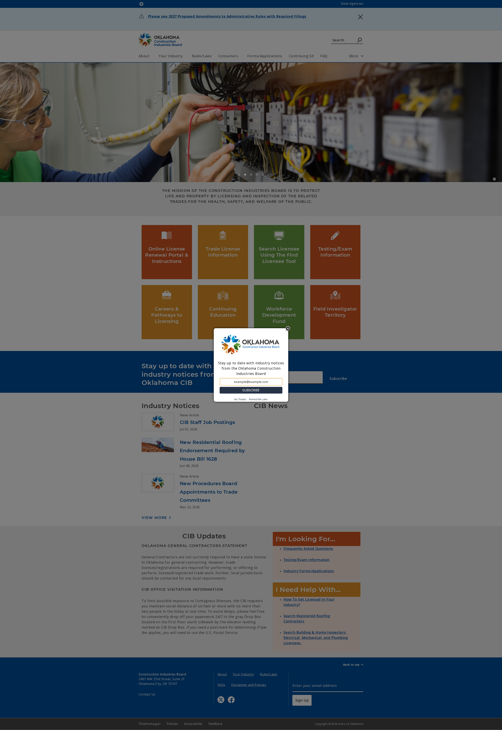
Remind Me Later (258, 399)
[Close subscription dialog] (288, 329)
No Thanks (240, 399)
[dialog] (251, 365)
